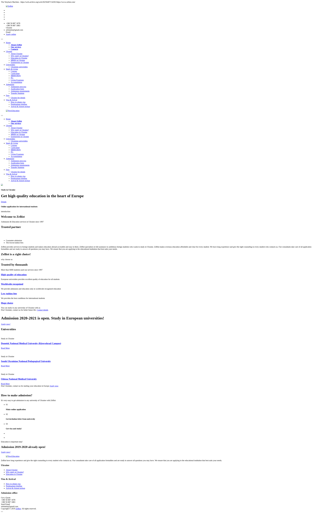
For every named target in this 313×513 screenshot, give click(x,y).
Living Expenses (17, 80)
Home (8, 43)
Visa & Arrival (11, 100)
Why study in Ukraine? (20, 56)
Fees (7, 95)
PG (12, 78)
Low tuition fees (9, 293)
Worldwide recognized (12, 284)
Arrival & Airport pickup (20, 106)
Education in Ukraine (19, 58)
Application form (17, 89)
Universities (10, 65)
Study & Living (12, 69)
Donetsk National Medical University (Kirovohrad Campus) (31, 343)
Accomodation (16, 82)
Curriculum (15, 73)
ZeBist (18, 509)
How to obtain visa (18, 102)
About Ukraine (16, 54)
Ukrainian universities (19, 67)
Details (3, 202)
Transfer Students (17, 93)
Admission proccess (18, 87)
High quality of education (14, 274)
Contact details (42, 310)
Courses (14, 71)
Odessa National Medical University (19, 379)
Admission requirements (20, 91)
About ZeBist (16, 45)
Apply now (54, 386)
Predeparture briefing (19, 104)
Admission (10, 84)
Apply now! (5, 324)
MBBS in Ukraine (18, 60)
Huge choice (7, 303)
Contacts (14, 49)
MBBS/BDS (16, 76)
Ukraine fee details (18, 98)
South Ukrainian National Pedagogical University (26, 361)
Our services (16, 47)
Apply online (11, 34)
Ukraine (9, 51)
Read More (5, 348)
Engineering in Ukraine (20, 62)
